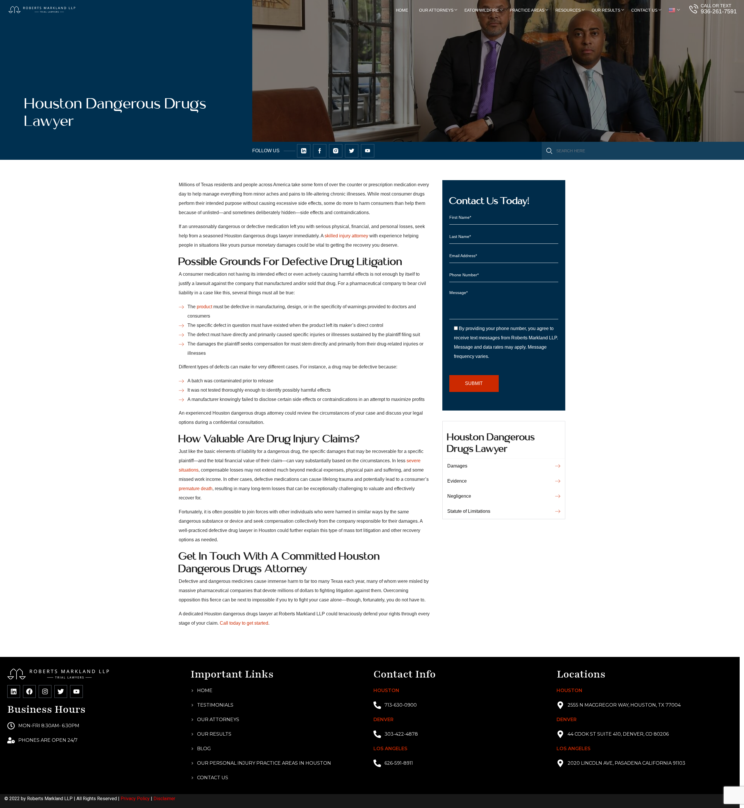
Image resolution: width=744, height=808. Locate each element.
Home (402, 10)
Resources (568, 10)
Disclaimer (164, 798)
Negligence (459, 496)
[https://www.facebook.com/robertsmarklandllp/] (319, 150)
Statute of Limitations (468, 511)
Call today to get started (244, 623)
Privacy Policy (135, 798)
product (204, 306)
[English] (672, 10)
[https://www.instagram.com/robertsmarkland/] (335, 150)
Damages (457, 465)
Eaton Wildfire (481, 10)
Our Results (606, 10)
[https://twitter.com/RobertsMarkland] (303, 150)
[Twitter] (60, 691)
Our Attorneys (436, 10)
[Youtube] (76, 691)
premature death (195, 488)
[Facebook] (29, 691)
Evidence (457, 481)
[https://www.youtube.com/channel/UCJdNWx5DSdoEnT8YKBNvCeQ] (367, 150)
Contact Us (644, 10)
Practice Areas (527, 10)
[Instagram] (45, 691)
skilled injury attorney (346, 235)
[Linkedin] (13, 691)
